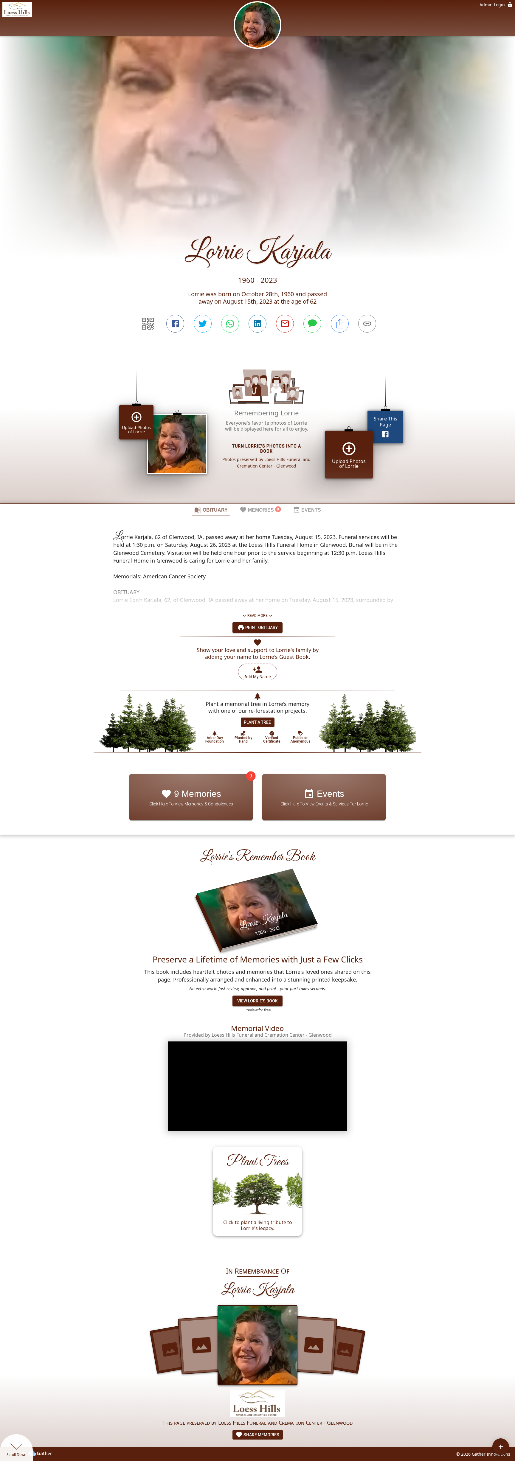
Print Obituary (261, 627)
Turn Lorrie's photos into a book (266, 449)
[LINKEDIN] (257, 324)
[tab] (211, 510)
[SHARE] (340, 324)
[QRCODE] (148, 324)
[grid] (257, 427)
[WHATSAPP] (230, 324)
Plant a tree (257, 722)
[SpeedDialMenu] (500, 1446)
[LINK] (367, 324)
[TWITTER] (203, 324)
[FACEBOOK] (175, 324)
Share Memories (261, 1434)
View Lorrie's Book (257, 1001)
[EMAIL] (285, 324)
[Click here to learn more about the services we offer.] (257, 1404)
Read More (257, 616)
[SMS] (312, 324)
